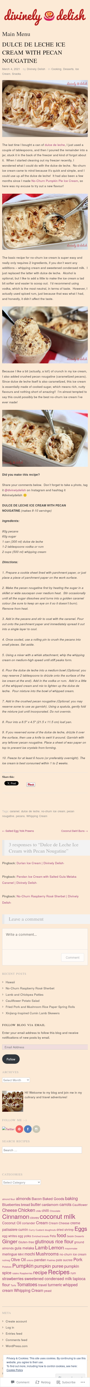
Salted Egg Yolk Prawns (18, 831)
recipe (40, 1272)
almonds (23, 1198)
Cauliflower (80, 1204)
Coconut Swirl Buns (74, 831)
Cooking (56, 69)
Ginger (9, 1241)
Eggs (80, 1228)
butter (36, 1204)
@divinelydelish (15, 490)
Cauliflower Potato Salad (23, 1001)
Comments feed (16, 1340)
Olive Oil (18, 1259)
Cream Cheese (59, 1223)
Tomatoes (27, 1284)
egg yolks (24, 1236)
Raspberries (26, 1273)
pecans (20, 816)
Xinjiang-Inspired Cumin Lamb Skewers (33, 1013)
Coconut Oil (11, 1222)
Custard (40, 1229)
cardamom (50, 1204)
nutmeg (6, 1260)
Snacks (16, 74)
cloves (34, 1217)
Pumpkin (23, 1265)
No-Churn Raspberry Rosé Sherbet (30, 988)
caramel (14, 811)
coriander (28, 1223)
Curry (32, 1229)
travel (42, 1284)
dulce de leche (55, 145)
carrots (65, 1204)
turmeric (55, 1284)
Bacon (37, 1198)
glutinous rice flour (54, 1241)
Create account (16, 1321)
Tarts (13, 1285)
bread (25, 1204)
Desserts (68, 69)
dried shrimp (65, 1229)
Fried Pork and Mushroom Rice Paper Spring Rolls (40, 1007)
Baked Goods (53, 1198)
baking (71, 1198)
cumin (23, 1229)
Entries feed (14, 1333)
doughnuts (50, 1229)
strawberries (13, 1278)
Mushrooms (47, 1253)
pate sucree (64, 1260)
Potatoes (6, 1266)
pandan (40, 1259)
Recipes (59, 1271)
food (61, 1235)
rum (73, 1273)
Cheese (9, 1210)
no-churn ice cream (53, 811)
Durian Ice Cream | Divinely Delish (40, 863)
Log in (10, 1327)
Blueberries (11, 1204)
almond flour (8, 1199)
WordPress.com (17, 1346)
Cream (42, 1222)
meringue (9, 1254)
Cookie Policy (15, 1370)
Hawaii (10, 982)
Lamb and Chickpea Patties (24, 994)
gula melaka (24, 1247)
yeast (48, 1290)
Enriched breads (40, 1236)
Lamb (41, 1247)
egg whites (9, 1236)
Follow (11, 1059)
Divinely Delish (36, 69)
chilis (38, 1211)
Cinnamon (15, 1216)
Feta (53, 1236)
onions (30, 1260)
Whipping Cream (36, 816)
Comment (73, 957)
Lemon (56, 1247)
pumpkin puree (49, 1266)
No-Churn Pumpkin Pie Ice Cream (54, 181)
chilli (45, 1210)
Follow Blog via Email (23, 1025)
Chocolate (55, 1211)
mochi (29, 1254)
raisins (15, 1273)
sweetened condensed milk (48, 1278)
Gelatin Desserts (75, 1236)
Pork (77, 1259)
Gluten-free (26, 1242)
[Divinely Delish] (45, 19)
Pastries (51, 1260)
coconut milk (57, 1216)
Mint (21, 1254)
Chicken (26, 1209)
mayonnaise (71, 1248)
